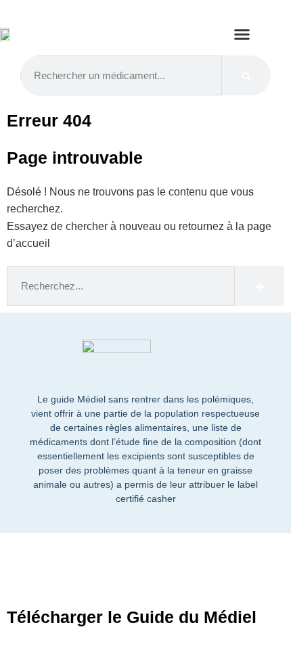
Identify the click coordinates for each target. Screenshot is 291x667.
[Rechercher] (246, 75)
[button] (242, 34)
